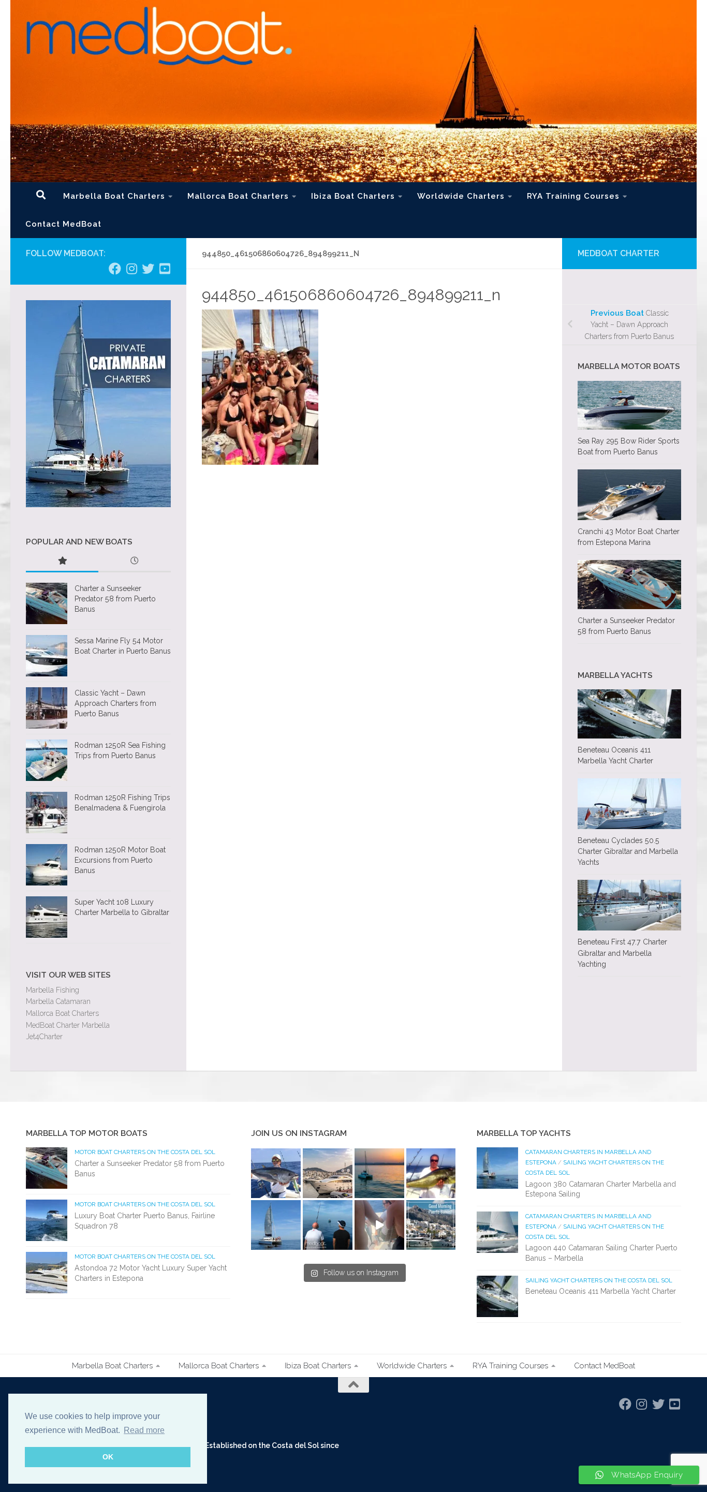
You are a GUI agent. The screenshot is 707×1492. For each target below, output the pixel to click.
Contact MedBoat (63, 224)
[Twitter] (148, 268)
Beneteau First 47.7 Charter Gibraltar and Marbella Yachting (622, 953)
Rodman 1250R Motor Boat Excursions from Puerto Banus (120, 860)
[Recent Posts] (134, 562)
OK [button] (107, 1457)
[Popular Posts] (62, 562)
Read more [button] (144, 1430)
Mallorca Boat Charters (238, 196)
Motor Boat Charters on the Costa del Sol (145, 1152)
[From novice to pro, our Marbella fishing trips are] (431, 1173)
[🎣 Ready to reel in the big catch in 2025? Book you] (327, 1225)
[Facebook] (115, 268)
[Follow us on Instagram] (131, 268)
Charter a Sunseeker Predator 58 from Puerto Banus (115, 598)
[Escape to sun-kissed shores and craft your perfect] (327, 1173)
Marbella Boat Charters (114, 196)
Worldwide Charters (461, 196)
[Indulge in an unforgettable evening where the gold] (379, 1173)
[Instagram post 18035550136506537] (379, 1225)
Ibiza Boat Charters (353, 196)
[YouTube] (164, 268)
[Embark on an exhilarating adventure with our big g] (276, 1173)
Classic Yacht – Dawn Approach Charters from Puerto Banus (115, 703)
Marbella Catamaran (58, 1001)
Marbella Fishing (52, 990)
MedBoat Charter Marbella (68, 1025)
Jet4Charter (44, 1036)
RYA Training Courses (573, 196)
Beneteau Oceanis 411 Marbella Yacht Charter (600, 1291)
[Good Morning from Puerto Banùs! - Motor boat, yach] (431, 1225)
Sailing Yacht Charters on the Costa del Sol (598, 1280)
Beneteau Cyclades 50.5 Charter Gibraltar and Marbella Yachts (628, 851)
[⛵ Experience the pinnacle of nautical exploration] (276, 1225)
